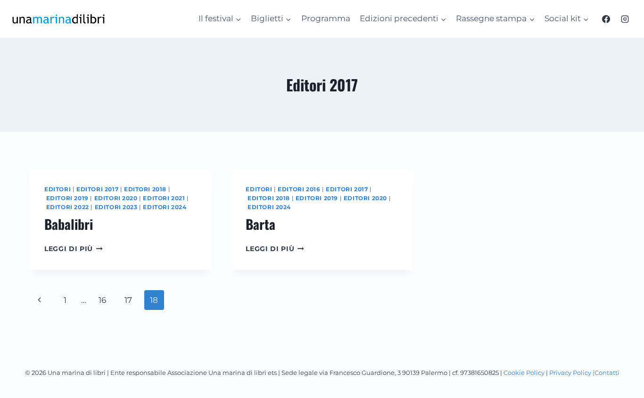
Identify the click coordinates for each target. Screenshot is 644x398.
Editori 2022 (67, 207)
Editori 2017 (97, 189)
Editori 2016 (299, 189)
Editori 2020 (116, 198)
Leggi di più (73, 248)
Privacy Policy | (571, 372)
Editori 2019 (67, 198)
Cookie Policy (524, 372)
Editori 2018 (145, 189)
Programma (325, 18)
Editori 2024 (164, 207)
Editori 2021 (164, 198)
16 (102, 300)
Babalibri (68, 224)
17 (128, 300)
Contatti (606, 372)
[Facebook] (606, 19)
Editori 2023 (116, 207)
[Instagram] (625, 19)
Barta (260, 224)
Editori (57, 189)
